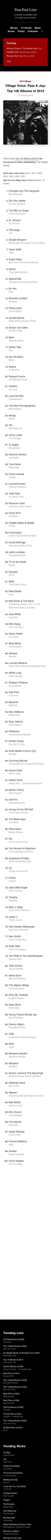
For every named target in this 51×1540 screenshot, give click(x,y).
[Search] (42, 31)
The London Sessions (19, 910)
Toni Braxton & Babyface (22, 848)
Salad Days (14, 714)
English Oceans (16, 998)
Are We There (15, 330)
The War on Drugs (19, 210)
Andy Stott (14, 946)
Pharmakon (15, 829)
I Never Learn (15, 919)
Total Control (15, 965)
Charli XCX (15, 513)
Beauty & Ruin (16, 1105)
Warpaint (13, 1063)
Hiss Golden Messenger (22, 926)
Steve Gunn (15, 975)
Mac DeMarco (16, 711)
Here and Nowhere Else (20, 545)
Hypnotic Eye (15, 958)
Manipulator (14, 447)
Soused (12, 753)
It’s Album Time (16, 496)
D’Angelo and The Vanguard (24, 190)
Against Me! (15, 278)
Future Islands (16, 474)
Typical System (16, 968)
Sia (10, 838)
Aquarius (13, 900)
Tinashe (13, 897)
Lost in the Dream (17, 213)
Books (11, 31)
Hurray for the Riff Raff (21, 809)
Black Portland (16, 1017)
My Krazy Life (15, 428)
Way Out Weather (17, 978)
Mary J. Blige (16, 907)
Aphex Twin (15, 347)
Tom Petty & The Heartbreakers (26, 955)
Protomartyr (15, 532)
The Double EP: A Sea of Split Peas (26, 763)
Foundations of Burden (20, 734)
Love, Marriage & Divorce (21, 851)
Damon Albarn (16, 1024)
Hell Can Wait (15, 1164)
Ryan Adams (16, 721)
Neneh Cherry (16, 789)
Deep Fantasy (15, 675)
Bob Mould (14, 1102)
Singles (12, 477)
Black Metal (14, 1007)
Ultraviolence (15, 399)
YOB (11, 1034)
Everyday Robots (17, 1027)
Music (38, 27)
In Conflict (13, 636)
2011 (23, 176)
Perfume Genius (17, 454)
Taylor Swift (15, 249)
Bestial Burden (16, 832)
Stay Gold (13, 1124)
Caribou (13, 386)
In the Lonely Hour (17, 939)
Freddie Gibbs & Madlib (21, 522)
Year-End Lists (25, 9)
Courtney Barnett (18, 760)
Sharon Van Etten (18, 327)
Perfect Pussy (16, 741)
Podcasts (33, 31)
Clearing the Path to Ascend (22, 1037)
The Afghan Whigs (19, 985)
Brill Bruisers (15, 408)
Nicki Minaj (15, 643)
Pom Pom (13, 695)
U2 (10, 868)
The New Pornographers (22, 405)
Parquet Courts (17, 376)
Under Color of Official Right (22, 535)
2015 (5, 176)
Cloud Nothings (17, 542)
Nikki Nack (14, 467)
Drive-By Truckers (18, 994)
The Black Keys (17, 819)
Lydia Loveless (17, 552)
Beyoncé (13, 702)
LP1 (11, 233)
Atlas (11, 594)
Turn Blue (13, 822)
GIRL (11, 1144)
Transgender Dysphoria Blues (23, 281)
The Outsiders (15, 1115)
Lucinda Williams (18, 663)
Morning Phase (16, 340)
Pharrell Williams (18, 1141)
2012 (17, 176)
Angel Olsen (15, 259)
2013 (11, 176)
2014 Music (25, 81)
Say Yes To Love (17, 744)
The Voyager (15, 438)
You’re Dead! (15, 311)
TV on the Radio (17, 561)
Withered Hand (17, 1082)
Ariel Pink (14, 692)
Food (11, 1046)
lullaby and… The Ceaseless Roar (25, 783)
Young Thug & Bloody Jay (23, 1014)
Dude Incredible (16, 1154)
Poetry (21, 31)
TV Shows (26, 27)
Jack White (15, 614)
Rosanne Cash (17, 503)
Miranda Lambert (18, 298)
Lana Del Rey (16, 395)
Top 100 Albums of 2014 (27, 158)
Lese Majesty (15, 685)
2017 (34, 173)
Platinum (13, 301)
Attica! (12, 418)
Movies (14, 27)
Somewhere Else (17, 555)
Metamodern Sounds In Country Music (27, 242)
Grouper (13, 571)
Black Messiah (16, 194)
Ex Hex (13, 288)
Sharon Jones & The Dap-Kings (26, 1073)
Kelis (11, 1043)
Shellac (13, 1151)
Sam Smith (15, 936)
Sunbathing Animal (18, 379)
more (9, 61)
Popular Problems (17, 486)
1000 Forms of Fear (18, 841)
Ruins (11, 574)
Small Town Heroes (18, 812)
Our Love (13, 389)
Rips (11, 291)
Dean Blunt (15, 1004)
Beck (11, 337)
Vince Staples (16, 1160)
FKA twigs (14, 230)
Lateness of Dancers (19, 929)
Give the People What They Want (25, 1076)
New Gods (14, 1085)
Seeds (12, 565)
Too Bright (14, 457)
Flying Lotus (15, 308)
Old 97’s (13, 799)
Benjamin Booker (18, 1053)
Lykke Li (13, 916)
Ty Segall (14, 444)
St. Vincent (15, 220)
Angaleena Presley (19, 858)
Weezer (13, 1092)
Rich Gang (14, 623)
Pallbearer (14, 731)
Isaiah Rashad (16, 1131)
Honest (12, 880)
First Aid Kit (15, 1121)
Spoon (12, 269)
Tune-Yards (15, 464)
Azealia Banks (16, 317)
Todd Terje (14, 493)
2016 (40, 173)
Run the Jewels (17, 200)
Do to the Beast (16, 988)
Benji (11, 360)
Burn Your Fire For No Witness (23, 262)
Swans (12, 366)
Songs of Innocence (18, 871)
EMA (11, 581)
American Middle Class (20, 861)
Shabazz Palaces (18, 682)
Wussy (12, 415)
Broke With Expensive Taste (22, 320)
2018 (28, 173)
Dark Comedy (15, 890)
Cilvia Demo (15, 1134)
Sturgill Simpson (17, 239)
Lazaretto (13, 617)
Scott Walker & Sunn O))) (22, 750)
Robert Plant (15, 780)
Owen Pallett (15, 633)
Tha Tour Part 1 (16, 627)
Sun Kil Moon (16, 356)
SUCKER (13, 516)
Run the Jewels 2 (17, 203)
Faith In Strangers (17, 949)
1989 (11, 252)
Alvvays (13, 653)
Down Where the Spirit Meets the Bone (27, 666)
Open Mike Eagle (18, 887)
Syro (11, 350)
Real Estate (15, 591)
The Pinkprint (15, 646)
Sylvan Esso (15, 770)
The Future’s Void (17, 584)
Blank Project (15, 793)
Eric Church (15, 1112)
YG (10, 425)
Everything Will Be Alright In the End (26, 1095)
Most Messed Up (17, 802)
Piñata (12, 525)
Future (12, 877)
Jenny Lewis (15, 435)
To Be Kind (14, 369)
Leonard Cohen (17, 483)
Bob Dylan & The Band (21, 601)
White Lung (15, 672)
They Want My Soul (18, 272)
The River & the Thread (20, 506)
